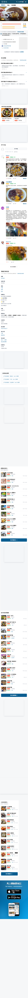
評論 (8, 5)
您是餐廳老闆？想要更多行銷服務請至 (14, 51)
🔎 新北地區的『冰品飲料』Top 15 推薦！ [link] (11, 382)
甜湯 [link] (2, 289)
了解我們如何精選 (20, 31)
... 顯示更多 (8, 221)
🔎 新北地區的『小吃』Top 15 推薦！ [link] (11, 379)
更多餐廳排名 (13, 540)
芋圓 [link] (2, 287)
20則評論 (24, 27)
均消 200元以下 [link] (4, 328)
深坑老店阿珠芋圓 (7, 45)
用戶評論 (3, 145)
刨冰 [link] (2, 291)
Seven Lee (8, 241)
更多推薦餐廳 (13, 695)
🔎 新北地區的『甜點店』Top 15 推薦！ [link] (11, 376)
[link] (12, 475)
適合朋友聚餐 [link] (4, 341)
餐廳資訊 (3, 5)
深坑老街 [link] (3, 278)
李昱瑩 (7, 207)
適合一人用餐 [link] (4, 339)
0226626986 (6, 47)
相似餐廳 (13, 5)
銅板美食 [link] (3, 335)
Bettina (7, 155)
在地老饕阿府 (9, 181)
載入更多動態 (13, 266)
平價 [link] (2, 333)
